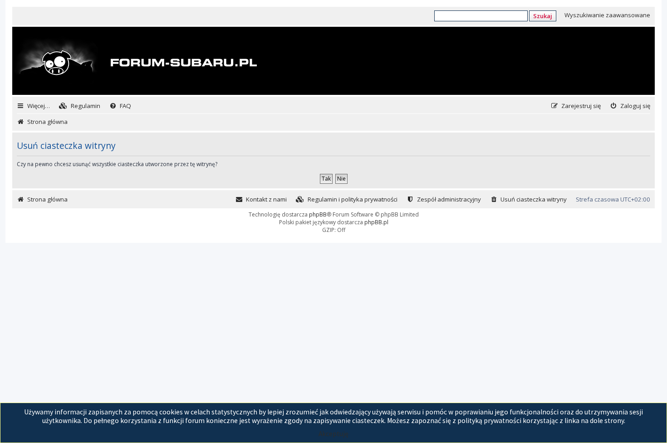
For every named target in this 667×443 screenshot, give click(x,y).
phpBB (318, 214)
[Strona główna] (136, 61)
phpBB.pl (376, 222)
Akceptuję (333, 433)
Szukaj (542, 16)
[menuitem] (79, 106)
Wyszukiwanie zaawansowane (607, 15)
